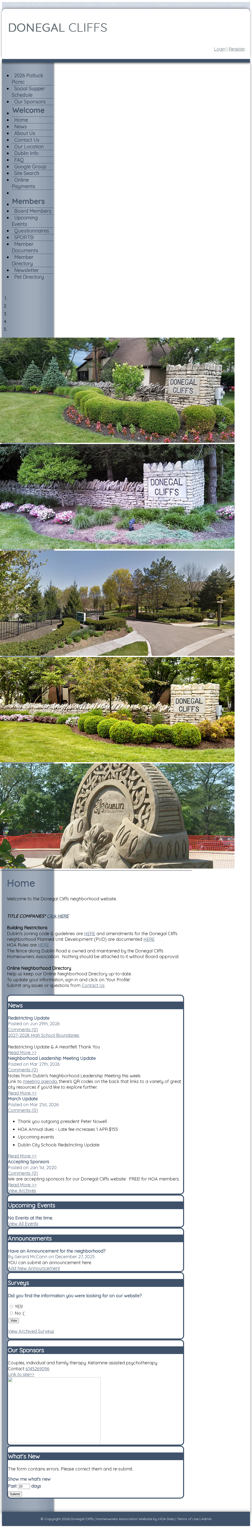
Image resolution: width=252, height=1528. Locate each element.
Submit (15, 1494)
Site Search (26, 173)
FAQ (19, 160)
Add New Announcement (34, 1268)
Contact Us (26, 140)
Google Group (30, 166)
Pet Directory (29, 277)
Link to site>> (21, 1374)
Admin (206, 1519)
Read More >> (22, 1052)
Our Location (29, 146)
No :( (20, 1313)
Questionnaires (31, 231)
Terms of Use (188, 1519)
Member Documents (25, 247)
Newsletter (26, 270)
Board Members (32, 211)
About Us (24, 133)
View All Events (23, 1223)
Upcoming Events (25, 220)
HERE (89, 933)
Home (21, 120)
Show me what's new (29, 1479)
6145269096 (37, 1369)
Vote (14, 1320)
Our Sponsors (30, 101)
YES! (19, 1306)
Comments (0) (23, 1029)
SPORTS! (23, 237)
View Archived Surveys (31, 1331)
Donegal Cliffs (82, 1519)
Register (237, 49)
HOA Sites (166, 1519)
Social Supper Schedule (28, 91)
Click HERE (58, 916)
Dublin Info (26, 153)
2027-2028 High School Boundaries (43, 1035)
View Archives (22, 1190)
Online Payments (23, 183)
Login (219, 49)
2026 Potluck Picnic (27, 78)
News (20, 126)
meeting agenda (40, 1081)
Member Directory (22, 260)
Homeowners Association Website (124, 1519)
